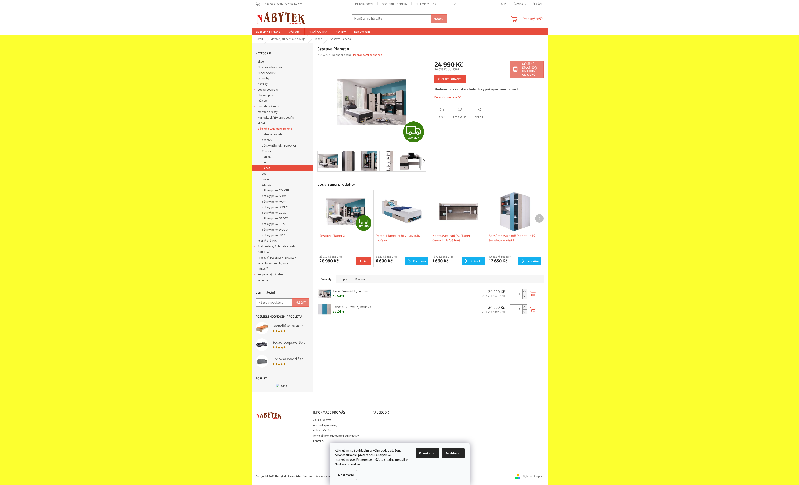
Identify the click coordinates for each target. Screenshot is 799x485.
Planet (266, 168)
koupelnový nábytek (270, 274)
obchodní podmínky (394, 4)
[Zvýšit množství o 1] (524, 291)
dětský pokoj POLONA (276, 190)
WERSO (266, 185)
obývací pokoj (266, 95)
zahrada (263, 280)
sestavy (267, 140)
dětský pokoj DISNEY (275, 207)
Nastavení (346, 475)
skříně (261, 123)
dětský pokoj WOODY (275, 230)
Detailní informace (445, 97)
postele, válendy (268, 106)
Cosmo (266, 151)
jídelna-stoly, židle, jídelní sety (277, 246)
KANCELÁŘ (264, 252)
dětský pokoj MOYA (274, 202)
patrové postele (272, 134)
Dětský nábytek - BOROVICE (279, 146)
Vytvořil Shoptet (533, 476)
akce (261, 62)
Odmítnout (427, 453)
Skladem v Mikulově (270, 67)
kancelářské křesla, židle (273, 263)
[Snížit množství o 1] (524, 296)
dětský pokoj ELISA (274, 213)
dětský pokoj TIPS (273, 224)
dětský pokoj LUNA (273, 235)
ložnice (262, 101)
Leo (264, 174)
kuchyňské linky (267, 241)
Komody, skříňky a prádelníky (276, 118)
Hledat (439, 18)
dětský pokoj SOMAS (275, 196)
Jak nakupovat (363, 4)
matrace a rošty (268, 112)
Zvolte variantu (450, 79)
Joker (265, 179)
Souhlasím (453, 453)
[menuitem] (268, 31)
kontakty (318, 441)
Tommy (266, 157)
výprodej (263, 78)
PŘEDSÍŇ (263, 269)
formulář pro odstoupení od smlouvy (336, 436)
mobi (265, 162)
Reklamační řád (426, 4)
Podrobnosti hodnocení (368, 55)
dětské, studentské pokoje (275, 129)
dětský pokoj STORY (275, 218)
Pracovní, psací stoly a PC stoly (277, 258)
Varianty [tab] (326, 279)
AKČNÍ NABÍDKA (267, 73)
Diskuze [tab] (360, 279)
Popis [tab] (343, 279)
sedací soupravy (268, 90)
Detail (363, 261)
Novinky (263, 84)
